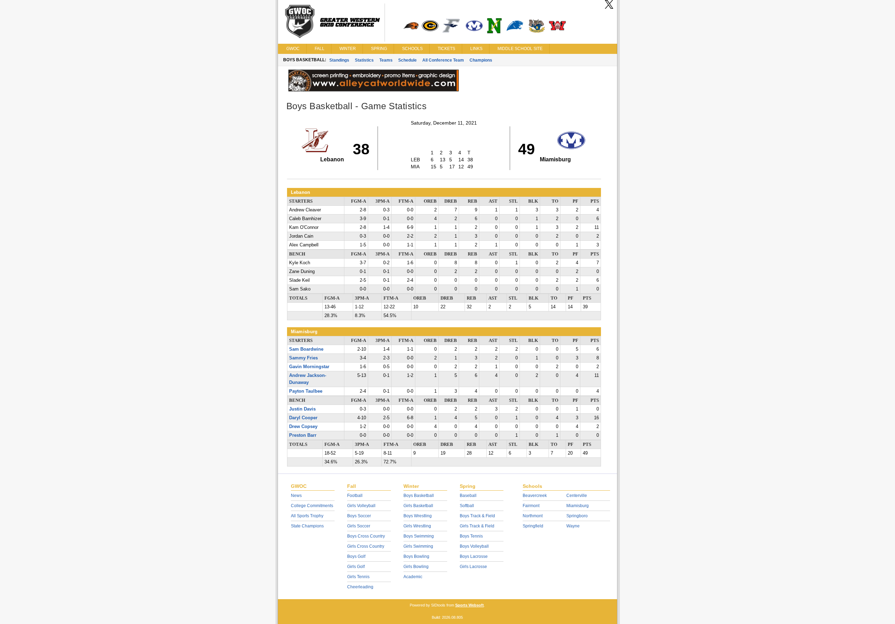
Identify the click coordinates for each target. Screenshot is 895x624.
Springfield (533, 526)
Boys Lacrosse (474, 556)
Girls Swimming (418, 546)
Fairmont (531, 505)
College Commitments (312, 505)
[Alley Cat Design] (373, 89)
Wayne (573, 526)
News (296, 495)
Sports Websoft (469, 605)
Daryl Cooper (303, 417)
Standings (339, 60)
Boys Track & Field (477, 515)
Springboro (577, 515)
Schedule (407, 60)
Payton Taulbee (305, 391)
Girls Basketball (418, 505)
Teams (386, 60)
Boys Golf (356, 556)
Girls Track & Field (477, 526)
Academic (412, 576)
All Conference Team (443, 60)
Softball (467, 505)
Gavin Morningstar (309, 366)
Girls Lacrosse (473, 566)
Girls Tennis (358, 576)
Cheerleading (360, 586)
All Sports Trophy (307, 515)
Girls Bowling (416, 566)
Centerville (576, 495)
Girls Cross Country (365, 546)
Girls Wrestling (417, 526)
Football (355, 495)
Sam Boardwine (306, 349)
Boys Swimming (418, 536)
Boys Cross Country (366, 536)
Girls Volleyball (361, 505)
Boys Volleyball (474, 546)
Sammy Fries (303, 358)
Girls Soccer (358, 526)
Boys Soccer (359, 515)
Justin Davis (302, 409)
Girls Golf (356, 566)
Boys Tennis (471, 536)
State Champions (307, 526)
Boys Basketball (418, 495)
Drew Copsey (303, 426)
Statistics (364, 60)
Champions (481, 60)
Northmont (533, 515)
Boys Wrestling (417, 515)
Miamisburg (577, 505)
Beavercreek (535, 495)
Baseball (468, 495)
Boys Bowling (416, 556)
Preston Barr (302, 435)
